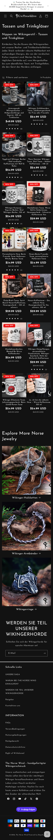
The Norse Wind (22, 835)
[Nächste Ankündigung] (48, 6)
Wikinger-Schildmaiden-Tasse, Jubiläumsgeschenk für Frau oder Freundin (39, 111)
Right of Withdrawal (14, 753)
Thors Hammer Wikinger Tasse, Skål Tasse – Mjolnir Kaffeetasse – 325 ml (39, 161)
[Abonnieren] (44, 653)
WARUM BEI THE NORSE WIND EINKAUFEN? (20, 682)
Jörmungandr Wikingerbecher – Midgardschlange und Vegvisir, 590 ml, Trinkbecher (14, 113)
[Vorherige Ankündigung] (5, 6)
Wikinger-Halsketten (25, 498)
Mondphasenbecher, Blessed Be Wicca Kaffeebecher (14, 351)
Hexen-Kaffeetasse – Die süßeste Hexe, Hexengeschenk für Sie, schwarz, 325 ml (39, 304)
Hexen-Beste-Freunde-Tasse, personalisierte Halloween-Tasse (39, 256)
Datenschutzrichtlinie (15, 747)
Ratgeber (9, 700)
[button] (5, 16)
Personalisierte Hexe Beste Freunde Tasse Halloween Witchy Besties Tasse (14, 256)
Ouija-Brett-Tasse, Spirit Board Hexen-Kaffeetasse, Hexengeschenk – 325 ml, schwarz (14, 304)
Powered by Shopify (36, 835)
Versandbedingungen (15, 729)
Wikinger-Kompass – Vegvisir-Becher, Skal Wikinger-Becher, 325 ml (14, 210)
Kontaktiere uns (12, 706)
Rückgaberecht (12, 741)
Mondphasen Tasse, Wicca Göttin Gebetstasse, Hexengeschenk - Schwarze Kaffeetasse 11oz (39, 211)
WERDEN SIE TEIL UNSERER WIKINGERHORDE (19, 691)
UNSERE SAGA (12, 675)
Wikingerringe (25, 609)
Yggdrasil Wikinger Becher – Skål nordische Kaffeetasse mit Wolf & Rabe (14, 162)
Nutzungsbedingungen (15, 735)
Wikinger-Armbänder (25, 553)
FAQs (7, 723)
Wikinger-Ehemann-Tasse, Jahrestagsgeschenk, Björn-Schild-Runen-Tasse (14, 402)
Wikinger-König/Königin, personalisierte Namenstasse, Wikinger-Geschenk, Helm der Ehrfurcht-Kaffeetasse (39, 353)
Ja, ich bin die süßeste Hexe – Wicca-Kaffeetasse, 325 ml (39, 402)
